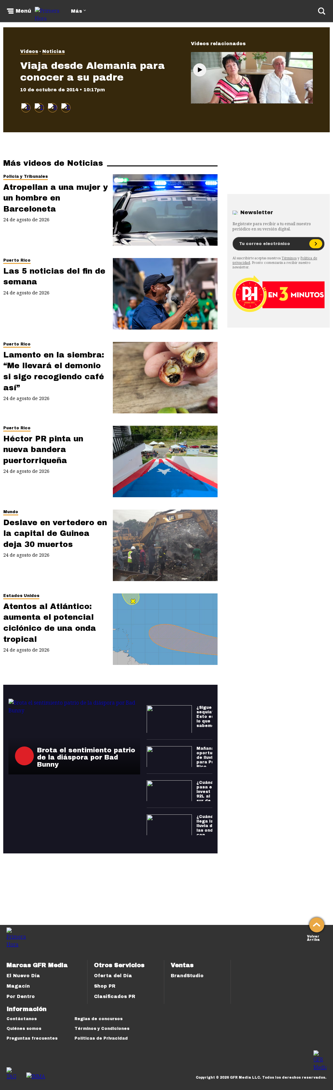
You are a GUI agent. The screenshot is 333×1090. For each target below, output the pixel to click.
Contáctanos (22, 1019)
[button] (39, 107)
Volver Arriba (313, 937)
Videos (29, 51)
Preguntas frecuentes (32, 1038)
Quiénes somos (24, 1028)
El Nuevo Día (23, 975)
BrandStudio (187, 975)
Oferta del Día (113, 975)
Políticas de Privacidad (101, 1038)
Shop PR (104, 986)
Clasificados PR (114, 996)
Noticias (53, 51)
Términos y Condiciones (101, 1028)
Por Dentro (21, 996)
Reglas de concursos (98, 1019)
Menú (23, 11)
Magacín (18, 986)
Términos (289, 258)
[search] (321, 11)
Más (76, 11)
